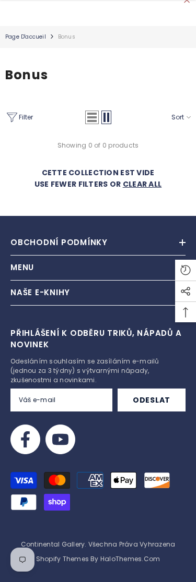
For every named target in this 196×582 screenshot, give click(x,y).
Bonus (66, 37)
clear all (142, 184)
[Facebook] (25, 439)
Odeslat (151, 400)
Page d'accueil (25, 37)
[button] (92, 117)
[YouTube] (60, 439)
